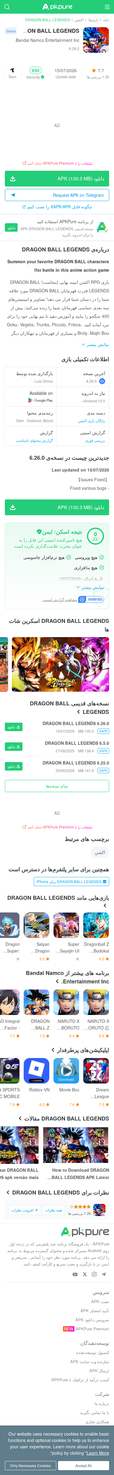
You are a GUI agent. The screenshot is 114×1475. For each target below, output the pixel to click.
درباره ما (102, 1403)
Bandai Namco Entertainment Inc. (47, 40)
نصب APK (100, 1301)
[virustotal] (39, 532)
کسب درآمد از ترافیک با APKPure (80, 1380)
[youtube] (75, 1274)
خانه (106, 19)
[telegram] (103, 1274)
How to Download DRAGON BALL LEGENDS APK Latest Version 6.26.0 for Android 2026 (76, 1174)
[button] (35, 73)
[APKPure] (57, 7)
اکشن (79, 19)
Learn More (98, 1453)
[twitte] (84, 1274)
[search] (7, 7)
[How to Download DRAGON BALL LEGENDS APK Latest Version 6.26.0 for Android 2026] (75, 1145)
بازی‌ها (93, 19)
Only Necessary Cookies (30, 1465)
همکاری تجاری (97, 1421)
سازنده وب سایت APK (89, 1361)
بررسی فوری (95, 440)
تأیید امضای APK (95, 1310)
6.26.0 (91, 381)
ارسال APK (99, 1370)
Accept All (83, 1465)
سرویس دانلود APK (92, 1319)
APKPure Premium (92, 1329)
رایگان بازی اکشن (91, 420)
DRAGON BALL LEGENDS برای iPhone (69, 881)
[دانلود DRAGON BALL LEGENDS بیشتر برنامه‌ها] (40, 400)
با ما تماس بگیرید (94, 1412)
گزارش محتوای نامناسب (34, 440)
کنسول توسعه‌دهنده (92, 1352)
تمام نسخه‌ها (57, 786)
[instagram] (94, 1274)
